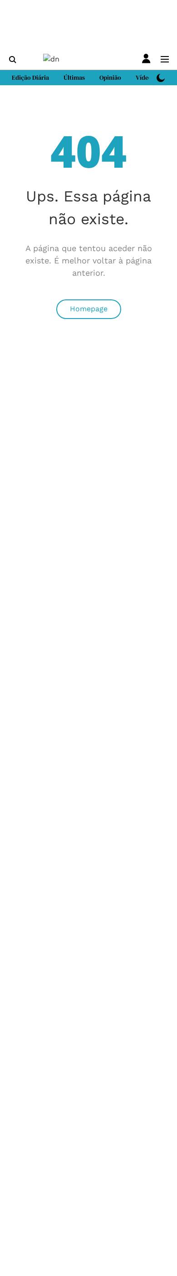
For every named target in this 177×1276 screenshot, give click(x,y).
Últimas (74, 77)
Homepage (89, 308)
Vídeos (145, 77)
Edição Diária (30, 77)
